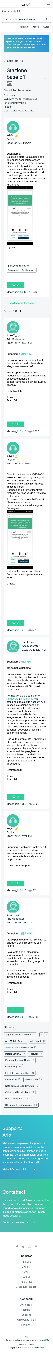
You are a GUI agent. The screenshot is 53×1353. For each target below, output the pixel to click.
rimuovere (12, 698)
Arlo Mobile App (13, 1041)
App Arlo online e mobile (18, 1035)
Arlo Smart (35, 1041)
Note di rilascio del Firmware (19, 1086)
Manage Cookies (26, 1344)
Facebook (17, 1247)
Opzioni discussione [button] (44, 79)
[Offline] (44, 303)
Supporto (26, 1315)
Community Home (26, 1320)
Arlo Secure (26, 1305)
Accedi (36, 27)
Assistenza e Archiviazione (21, 270)
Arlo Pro (26, 1267)
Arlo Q (26, 1277)
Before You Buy (13, 1054)
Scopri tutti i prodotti (26, 1287)
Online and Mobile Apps (17, 1092)
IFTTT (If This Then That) (17, 1073)
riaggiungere (28, 698)
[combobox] (26, 19)
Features (33, 1054)
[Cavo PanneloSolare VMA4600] (39, 303)
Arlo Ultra (26, 1262)
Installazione (31, 1079)
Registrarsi (23, 27)
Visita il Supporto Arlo (15, 1169)
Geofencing (11, 1067)
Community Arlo (11, 11)
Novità (26, 1310)
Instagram (36, 1247)
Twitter (23, 1247)
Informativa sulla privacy (14, 1340)
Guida (46, 27)
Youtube (30, 1247)
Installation (11, 1079)
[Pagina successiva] (46, 1034)
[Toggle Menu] (48, 3)
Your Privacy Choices (34, 1341)
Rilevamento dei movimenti (19, 1105)
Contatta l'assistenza (15, 1222)
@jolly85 (26, 353)
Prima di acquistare (15, 1099)
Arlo (26, 1272)
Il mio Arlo (26, 1325)
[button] (44, 123)
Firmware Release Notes (17, 1060)
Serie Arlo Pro (15, 61)
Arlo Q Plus (26, 1282)
